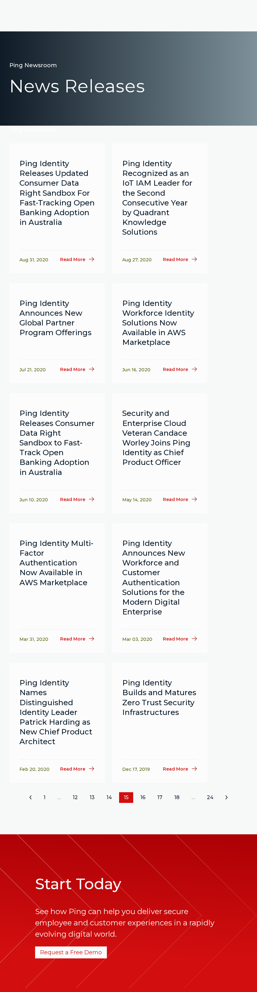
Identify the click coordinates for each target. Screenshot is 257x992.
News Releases (77, 86)
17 (159, 797)
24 (210, 797)
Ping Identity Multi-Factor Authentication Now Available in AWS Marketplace (56, 563)
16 (142, 797)
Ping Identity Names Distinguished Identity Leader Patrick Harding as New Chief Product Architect (55, 712)
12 (75, 797)
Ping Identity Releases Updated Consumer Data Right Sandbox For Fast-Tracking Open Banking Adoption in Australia (57, 193)
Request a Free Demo (71, 952)
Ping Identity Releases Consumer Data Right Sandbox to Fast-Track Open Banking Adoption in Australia (57, 443)
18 (177, 797)
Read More (72, 259)
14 (109, 797)
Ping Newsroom (33, 65)
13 (92, 797)
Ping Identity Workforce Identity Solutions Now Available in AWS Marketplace (158, 323)
